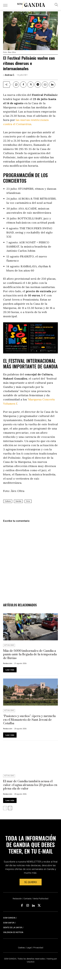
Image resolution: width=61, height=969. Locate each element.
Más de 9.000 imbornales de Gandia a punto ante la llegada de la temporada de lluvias (30, 654)
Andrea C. (10, 75)
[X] (30, 84)
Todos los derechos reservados (31, 959)
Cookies (21, 947)
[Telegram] (38, 84)
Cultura (8, 501)
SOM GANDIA (10, 959)
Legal (29, 947)
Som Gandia (9, 918)
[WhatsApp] (16, 84)
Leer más (9, 670)
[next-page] (10, 808)
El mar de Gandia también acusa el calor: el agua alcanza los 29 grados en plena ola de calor (30, 785)
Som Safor (8, 923)
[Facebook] (23, 84)
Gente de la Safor (12, 927)
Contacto (27, 898)
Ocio (28, 501)
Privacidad (38, 947)
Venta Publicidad (40, 898)
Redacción (7, 663)
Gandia (18, 501)
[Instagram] (27, 905)
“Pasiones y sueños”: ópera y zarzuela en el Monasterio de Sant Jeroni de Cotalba (29, 719)
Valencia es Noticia (13, 932)
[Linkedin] (52, 84)
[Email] (45, 84)
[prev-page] (5, 808)
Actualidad (9, 645)
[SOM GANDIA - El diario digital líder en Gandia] (31, 5)
